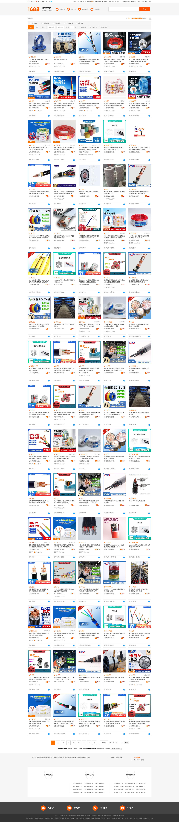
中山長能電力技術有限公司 (85, 196)
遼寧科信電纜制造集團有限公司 (85, 240)
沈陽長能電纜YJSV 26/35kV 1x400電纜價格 (64, 325)
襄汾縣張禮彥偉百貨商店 (132, 792)
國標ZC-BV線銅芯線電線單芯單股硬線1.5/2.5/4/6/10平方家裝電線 (39, 325)
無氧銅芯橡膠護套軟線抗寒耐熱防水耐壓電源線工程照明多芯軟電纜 (89, 104)
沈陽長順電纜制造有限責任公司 (85, 64)
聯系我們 (115, 816)
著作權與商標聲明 (79, 816)
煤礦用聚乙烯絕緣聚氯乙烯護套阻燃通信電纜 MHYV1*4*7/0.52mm (89, 237)
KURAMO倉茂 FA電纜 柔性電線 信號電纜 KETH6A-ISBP (139, 546)
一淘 (77, 818)
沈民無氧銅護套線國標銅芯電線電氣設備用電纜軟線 (64, 634)
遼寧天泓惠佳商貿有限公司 (132, 789)
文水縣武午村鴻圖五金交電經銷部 (145, 789)
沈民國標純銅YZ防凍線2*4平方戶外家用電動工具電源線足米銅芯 (64, 148)
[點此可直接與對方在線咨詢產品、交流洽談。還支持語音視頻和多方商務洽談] (49, 72)
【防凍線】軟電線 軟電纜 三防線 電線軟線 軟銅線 (39, 60)
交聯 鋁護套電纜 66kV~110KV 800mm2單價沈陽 (89, 192)
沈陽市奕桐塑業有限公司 (85, 152)
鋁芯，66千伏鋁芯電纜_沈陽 (137, 501)
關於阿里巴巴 (107, 816)
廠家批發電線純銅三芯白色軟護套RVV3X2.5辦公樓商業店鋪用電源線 (64, 546)
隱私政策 (100, 816)
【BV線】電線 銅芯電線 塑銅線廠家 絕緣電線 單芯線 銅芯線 (139, 237)
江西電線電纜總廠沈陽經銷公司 (82, 789)
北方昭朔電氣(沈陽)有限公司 (59, 64)
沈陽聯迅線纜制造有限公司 (34, 196)
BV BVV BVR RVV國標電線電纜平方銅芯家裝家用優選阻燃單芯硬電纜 (39, 237)
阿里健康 (139, 818)
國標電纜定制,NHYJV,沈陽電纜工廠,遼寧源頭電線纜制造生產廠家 (39, 590)
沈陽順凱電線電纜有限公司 (110, 64)
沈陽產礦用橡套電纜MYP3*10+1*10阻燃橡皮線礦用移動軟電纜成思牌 (39, 281)
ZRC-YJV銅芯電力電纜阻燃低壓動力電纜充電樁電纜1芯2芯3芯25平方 (114, 369)
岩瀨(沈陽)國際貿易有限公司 (110, 152)
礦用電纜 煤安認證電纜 (60, 59)
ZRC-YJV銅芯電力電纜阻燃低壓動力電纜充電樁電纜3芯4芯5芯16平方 (89, 590)
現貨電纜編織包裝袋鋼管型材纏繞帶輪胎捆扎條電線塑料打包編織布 (89, 148)
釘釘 (135, 818)
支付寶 (127, 818)
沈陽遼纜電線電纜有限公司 (135, 152)
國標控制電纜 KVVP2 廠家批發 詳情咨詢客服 (139, 369)
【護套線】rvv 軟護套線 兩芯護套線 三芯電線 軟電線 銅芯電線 (114, 325)
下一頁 (104, 742)
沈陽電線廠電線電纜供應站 (102, 792)
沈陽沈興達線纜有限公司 (135, 196)
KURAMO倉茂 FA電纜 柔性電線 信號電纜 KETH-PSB (64, 281)
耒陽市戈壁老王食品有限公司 (122, 783)
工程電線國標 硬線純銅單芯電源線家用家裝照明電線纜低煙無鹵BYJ (39, 546)
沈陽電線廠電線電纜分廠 (102, 783)
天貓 (68, 818)
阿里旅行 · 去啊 (83, 818)
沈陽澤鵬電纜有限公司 (135, 64)
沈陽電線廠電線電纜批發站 (80, 792)
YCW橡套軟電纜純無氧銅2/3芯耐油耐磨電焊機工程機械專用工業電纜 (114, 237)
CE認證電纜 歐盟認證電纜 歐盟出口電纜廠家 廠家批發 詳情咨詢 (139, 192)
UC (123, 818)
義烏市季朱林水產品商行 (143, 786)
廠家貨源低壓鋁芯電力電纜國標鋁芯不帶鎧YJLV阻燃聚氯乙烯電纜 (139, 60)
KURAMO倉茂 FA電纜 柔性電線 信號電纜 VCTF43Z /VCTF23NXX (89, 722)
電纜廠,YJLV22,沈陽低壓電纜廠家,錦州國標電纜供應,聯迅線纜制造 (89, 281)
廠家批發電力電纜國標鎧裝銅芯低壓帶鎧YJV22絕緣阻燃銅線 (39, 634)
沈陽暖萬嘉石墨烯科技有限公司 (110, 196)
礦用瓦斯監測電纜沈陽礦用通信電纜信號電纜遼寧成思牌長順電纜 (89, 634)
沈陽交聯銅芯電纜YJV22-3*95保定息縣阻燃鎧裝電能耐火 (64, 237)
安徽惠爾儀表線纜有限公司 (59, 240)
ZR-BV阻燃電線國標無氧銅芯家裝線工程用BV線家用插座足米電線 (114, 60)
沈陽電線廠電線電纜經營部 (91, 792)
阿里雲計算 (102, 818)
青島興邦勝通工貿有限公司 (121, 792)
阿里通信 (114, 818)
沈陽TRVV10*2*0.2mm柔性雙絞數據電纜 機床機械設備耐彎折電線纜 (64, 192)
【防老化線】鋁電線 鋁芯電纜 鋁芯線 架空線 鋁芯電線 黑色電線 (89, 546)
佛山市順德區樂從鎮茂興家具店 (123, 789)
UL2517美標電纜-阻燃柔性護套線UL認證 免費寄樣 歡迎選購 (64, 590)
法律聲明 (87, 816)
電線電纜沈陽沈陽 (121, 757)
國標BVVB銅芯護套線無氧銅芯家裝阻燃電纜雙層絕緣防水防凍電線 (64, 104)
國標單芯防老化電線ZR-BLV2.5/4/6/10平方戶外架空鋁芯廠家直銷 (89, 325)
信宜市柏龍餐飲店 (141, 783)
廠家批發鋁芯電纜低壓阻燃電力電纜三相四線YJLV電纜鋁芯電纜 (139, 678)
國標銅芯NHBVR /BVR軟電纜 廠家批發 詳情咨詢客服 (114, 590)
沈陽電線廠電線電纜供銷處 (91, 789)
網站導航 (121, 816)
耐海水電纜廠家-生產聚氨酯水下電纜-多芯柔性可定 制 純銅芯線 (89, 369)
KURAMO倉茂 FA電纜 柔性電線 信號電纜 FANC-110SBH (39, 369)
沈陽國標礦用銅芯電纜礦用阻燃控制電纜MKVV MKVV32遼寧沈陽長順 (64, 722)
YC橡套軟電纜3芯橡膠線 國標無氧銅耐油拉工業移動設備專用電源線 (114, 104)
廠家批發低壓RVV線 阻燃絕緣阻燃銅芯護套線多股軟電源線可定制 (39, 104)
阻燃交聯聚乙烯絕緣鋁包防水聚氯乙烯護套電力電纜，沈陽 (139, 590)
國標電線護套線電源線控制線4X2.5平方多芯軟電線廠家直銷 (39, 722)
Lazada (150, 818)
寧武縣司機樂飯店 (130, 783)
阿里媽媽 (91, 818)
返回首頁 (107, 749)
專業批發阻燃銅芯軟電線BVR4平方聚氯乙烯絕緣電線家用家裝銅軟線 (139, 104)
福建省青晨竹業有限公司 (132, 786)
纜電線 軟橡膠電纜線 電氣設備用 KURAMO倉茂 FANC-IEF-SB (114, 148)
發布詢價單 (137, 757)
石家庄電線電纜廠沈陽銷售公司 (82, 786)
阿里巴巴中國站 (49, 818)
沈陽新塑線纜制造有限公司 (34, 240)
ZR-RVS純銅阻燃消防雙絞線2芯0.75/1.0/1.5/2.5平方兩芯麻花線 (39, 148)
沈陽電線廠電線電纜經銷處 (102, 789)
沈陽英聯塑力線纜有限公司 (34, 64)
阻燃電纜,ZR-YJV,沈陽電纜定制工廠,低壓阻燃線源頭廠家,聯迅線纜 (64, 369)
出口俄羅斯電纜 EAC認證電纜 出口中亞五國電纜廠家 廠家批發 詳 (139, 281)
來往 (131, 818)
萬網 (119, 818)
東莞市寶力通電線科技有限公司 (59, 196)
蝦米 (96, 818)
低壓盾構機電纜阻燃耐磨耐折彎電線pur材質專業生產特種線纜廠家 (114, 281)
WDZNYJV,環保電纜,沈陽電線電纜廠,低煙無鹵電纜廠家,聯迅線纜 (39, 192)
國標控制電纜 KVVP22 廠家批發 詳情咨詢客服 (89, 678)
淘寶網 (64, 818)
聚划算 (72, 818)
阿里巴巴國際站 (39, 818)
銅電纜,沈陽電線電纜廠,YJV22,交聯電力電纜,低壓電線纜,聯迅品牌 (114, 722)
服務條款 (94, 816)
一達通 (145, 818)
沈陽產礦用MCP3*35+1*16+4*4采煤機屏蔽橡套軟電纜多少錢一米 (114, 546)
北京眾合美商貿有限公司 (143, 792)
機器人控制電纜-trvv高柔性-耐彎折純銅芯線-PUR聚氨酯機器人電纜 (39, 678)
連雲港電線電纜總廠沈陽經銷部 (92, 786)
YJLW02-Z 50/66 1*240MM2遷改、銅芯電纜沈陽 (114, 678)
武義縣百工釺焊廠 (119, 786)
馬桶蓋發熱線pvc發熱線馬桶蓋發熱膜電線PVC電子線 (114, 192)
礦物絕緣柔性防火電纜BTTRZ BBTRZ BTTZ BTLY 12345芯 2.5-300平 (64, 678)
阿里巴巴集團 (29, 818)
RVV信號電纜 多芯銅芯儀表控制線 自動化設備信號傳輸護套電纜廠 (139, 148)
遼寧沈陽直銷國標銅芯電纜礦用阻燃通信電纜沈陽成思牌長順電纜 (89, 60)
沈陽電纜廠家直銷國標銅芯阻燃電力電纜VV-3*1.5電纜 (139, 325)
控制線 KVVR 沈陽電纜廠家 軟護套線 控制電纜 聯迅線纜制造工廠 (139, 634)
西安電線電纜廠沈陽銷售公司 (103, 786)
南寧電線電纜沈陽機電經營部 (81, 783)
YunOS (109, 818)
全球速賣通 (58, 818)
